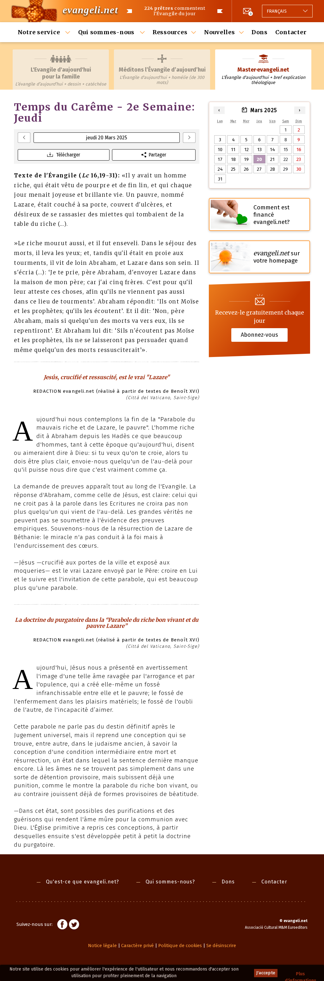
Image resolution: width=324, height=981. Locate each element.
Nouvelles (219, 32)
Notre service (40, 32)
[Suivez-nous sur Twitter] (74, 925)
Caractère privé (137, 945)
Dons (260, 32)
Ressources (170, 32)
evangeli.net (90, 10)
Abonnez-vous (259, 334)
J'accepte (265, 973)
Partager (157, 155)
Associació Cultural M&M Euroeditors (276, 927)
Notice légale (102, 945)
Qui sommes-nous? (170, 882)
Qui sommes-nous (107, 32)
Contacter (291, 32)
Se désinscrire (221, 945)
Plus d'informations (300, 974)
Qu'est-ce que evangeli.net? (82, 882)
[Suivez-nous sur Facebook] (62, 925)
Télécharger (68, 155)
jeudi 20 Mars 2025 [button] (106, 137)
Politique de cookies (180, 945)
